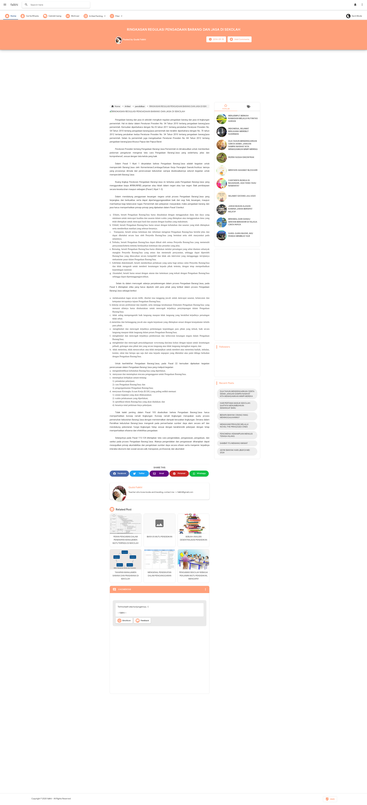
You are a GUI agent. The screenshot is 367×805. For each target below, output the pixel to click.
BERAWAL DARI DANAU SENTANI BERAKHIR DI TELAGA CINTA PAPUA (242, 222)
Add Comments (241, 39)
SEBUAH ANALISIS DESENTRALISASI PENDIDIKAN (193, 538)
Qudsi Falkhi (135, 487)
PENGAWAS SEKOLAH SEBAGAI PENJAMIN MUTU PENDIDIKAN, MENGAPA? (193, 575)
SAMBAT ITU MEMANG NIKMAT (234, 443)
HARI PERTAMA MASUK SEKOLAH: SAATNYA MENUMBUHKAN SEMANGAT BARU (235, 405)
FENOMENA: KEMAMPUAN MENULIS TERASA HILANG (236, 435)
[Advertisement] (183, 75)
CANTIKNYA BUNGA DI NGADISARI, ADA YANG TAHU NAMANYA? (242, 183)
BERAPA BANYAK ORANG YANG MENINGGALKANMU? (234, 416)
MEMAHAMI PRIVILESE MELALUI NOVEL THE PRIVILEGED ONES (234, 425)
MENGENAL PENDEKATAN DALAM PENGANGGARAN (159, 574)
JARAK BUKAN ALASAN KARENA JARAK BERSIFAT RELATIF (240, 209)
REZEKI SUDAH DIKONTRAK (241, 157)
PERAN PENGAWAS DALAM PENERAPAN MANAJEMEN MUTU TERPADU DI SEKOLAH (125, 539)
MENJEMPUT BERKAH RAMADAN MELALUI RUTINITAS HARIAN (243, 118)
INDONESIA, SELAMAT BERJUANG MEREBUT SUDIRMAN (238, 131)
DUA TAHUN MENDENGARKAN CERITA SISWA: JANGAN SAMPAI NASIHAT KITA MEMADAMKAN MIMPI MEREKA (237, 393)
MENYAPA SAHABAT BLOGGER (242, 170)
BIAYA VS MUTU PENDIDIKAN (159, 536)
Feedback (142, 620)
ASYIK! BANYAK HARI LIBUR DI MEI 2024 (235, 451)
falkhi (49, 798)
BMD (330, 799)
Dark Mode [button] (357, 16)
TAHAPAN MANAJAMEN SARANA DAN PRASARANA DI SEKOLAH (126, 575)
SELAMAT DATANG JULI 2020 (242, 196)
